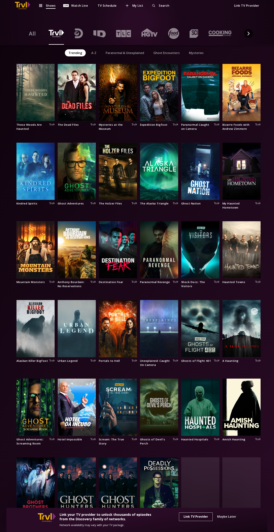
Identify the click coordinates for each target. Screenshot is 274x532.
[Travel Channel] (24, 5)
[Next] (248, 33)
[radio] (32, 33)
